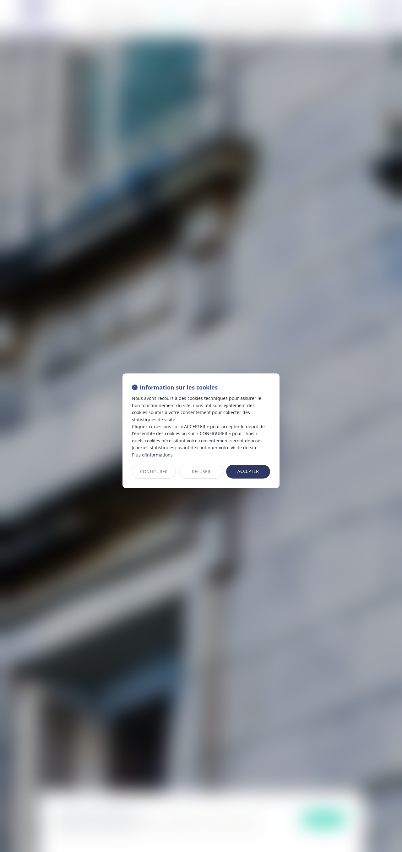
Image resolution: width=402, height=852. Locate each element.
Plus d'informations (152, 455)
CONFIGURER (154, 471)
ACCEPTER (248, 471)
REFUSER (201, 471)
